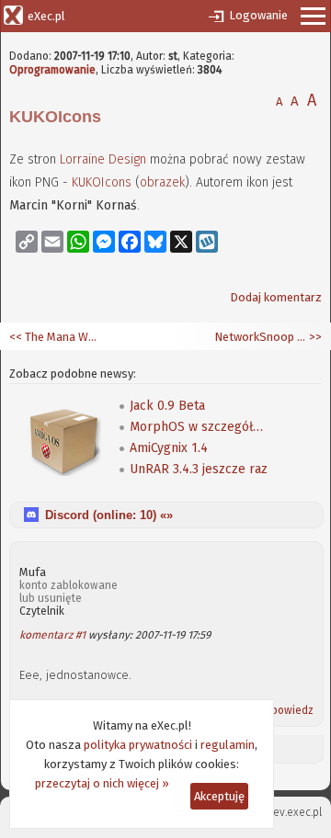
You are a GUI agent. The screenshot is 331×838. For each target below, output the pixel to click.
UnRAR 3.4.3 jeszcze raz (199, 469)
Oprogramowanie (52, 69)
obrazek (162, 182)
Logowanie (258, 15)
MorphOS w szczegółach (199, 427)
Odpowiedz (285, 710)
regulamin (227, 745)
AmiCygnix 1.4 (169, 448)
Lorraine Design (103, 159)
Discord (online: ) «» (109, 515)
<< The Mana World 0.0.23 (55, 337)
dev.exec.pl (294, 812)
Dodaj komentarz (276, 297)
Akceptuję (219, 796)
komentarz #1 (52, 634)
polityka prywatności (138, 745)
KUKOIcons (101, 182)
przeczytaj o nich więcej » (102, 783)
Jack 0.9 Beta (167, 405)
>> (314, 337)
